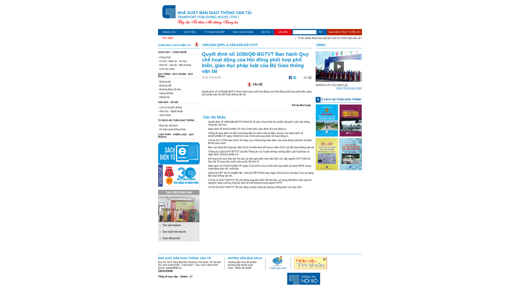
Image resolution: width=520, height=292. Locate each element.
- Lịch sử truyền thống (170, 107)
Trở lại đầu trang (301, 105)
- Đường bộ (164, 81)
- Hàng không (165, 93)
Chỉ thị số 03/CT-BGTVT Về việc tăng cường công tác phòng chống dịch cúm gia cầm (255, 187)
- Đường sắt (164, 85)
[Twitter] (294, 78)
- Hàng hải (164, 97)
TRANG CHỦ (169, 32)
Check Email (165, 270)
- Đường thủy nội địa (169, 89)
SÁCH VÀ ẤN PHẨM (243, 32)
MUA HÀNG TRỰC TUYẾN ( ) (345, 32)
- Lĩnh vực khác (166, 69)
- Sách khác (164, 115)
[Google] (290, 78)
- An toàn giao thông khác (172, 129)
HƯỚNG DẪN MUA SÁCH (245, 258)
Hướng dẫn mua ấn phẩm (242, 262)
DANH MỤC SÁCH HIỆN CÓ (174, 45)
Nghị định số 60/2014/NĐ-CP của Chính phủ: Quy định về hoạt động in (247, 129)
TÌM (320, 32)
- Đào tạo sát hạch (168, 125)
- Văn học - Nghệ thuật (170, 111)
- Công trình (164, 57)
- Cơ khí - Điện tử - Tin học (172, 61)
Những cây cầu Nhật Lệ (332, 85)
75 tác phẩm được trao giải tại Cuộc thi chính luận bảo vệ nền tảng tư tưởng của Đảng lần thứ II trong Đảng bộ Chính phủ (360, 38)
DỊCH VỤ (265, 32)
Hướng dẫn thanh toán (240, 265)
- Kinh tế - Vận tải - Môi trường (174, 65)
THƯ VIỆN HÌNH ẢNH (179, 192)
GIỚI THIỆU (190, 32)
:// (211, 77)
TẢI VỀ (257, 84)
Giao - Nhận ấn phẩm (240, 267)
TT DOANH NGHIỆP (214, 32)
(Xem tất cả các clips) (349, 88)
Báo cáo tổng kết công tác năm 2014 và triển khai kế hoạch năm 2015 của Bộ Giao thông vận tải (261, 147)
